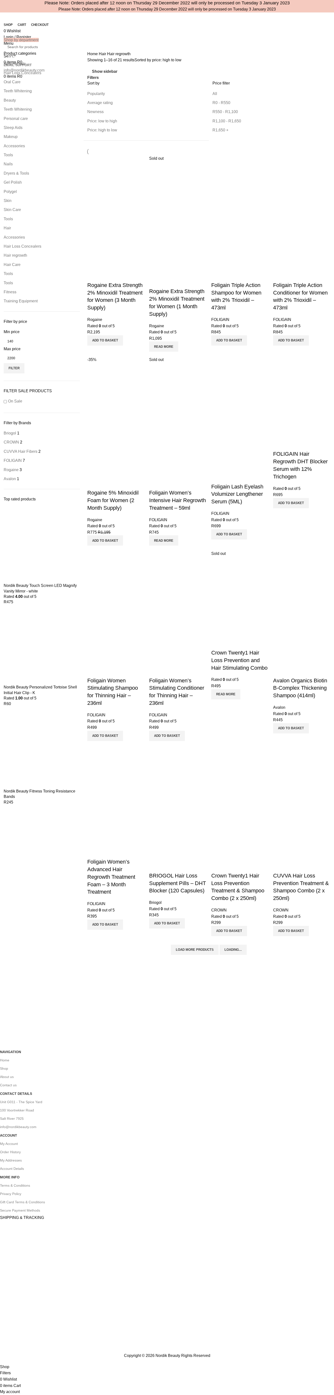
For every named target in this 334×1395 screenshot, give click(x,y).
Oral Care (12, 82)
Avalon (279, 707)
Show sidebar (104, 71)
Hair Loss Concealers (22, 73)
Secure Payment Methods (20, 1210)
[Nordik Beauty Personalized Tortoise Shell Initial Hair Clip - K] (42, 646)
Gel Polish (13, 182)
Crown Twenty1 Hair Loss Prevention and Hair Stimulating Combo (239, 660)
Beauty (10, 100)
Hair (7, 228)
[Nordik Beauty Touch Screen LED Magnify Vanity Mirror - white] (42, 545)
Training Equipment (21, 301)
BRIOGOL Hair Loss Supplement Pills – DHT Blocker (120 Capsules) (177, 883)
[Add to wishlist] (106, 275)
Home (93, 54)
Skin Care (12, 210)
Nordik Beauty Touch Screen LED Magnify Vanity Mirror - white (40, 588)
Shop (4, 1068)
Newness (95, 112)
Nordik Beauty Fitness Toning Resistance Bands (39, 794)
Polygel (10, 192)
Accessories (14, 146)
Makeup (11, 137)
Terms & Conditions (15, 1185)
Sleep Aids (13, 128)
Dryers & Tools (16, 173)
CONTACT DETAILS (16, 1094)
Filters (93, 78)
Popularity (96, 94)
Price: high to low (102, 130)
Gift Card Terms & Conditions (22, 1202)
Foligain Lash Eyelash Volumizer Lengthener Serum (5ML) (237, 494)
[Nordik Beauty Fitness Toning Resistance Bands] (42, 749)
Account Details (12, 1169)
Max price (12, 349)
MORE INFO (10, 1177)
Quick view (93, 275)
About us (7, 1077)
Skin (7, 201)
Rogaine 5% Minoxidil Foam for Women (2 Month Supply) (113, 500)
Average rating (100, 103)
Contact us (8, 1085)
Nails (8, 164)
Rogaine (94, 319)
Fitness (10, 292)
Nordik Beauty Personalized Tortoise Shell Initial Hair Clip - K (40, 690)
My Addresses (11, 1160)
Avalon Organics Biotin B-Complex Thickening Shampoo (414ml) (300, 688)
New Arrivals (15, 64)
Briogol (155, 902)
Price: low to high (102, 121)
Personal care (16, 118)
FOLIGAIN (220, 319)
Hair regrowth (15, 255)
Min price (12, 332)
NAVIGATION (10, 1052)
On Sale (15, 401)
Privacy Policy (10, 1194)
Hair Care (12, 265)
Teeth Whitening (18, 91)
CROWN (219, 910)
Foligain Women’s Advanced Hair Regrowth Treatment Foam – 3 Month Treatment (111, 877)
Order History (10, 1152)
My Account (9, 1144)
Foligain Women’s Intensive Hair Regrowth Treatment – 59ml (177, 500)
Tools (8, 155)
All (214, 94)
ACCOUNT (8, 1135)
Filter (14, 368)
